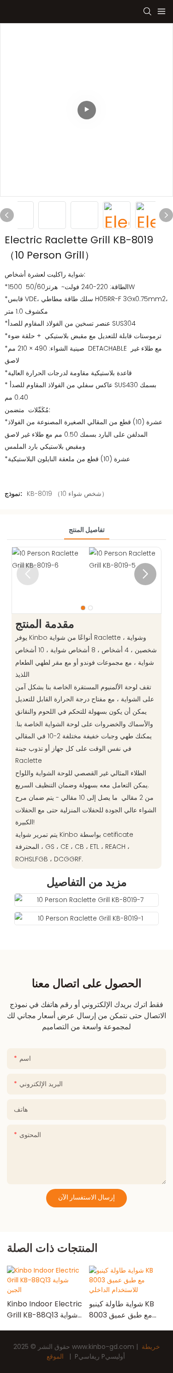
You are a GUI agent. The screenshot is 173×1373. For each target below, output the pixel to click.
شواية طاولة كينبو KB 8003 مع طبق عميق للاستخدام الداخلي (121, 1310)
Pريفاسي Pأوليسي (100, 1356)
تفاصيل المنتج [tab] (87, 529)
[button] (145, 574)
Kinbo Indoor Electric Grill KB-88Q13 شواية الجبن (44, 1310)
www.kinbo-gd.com (104, 1346)
